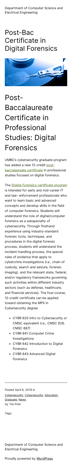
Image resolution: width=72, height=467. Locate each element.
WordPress (45, 458)
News (22, 399)
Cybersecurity (14, 395)
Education (51, 395)
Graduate (11, 399)
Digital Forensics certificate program (39, 185)
